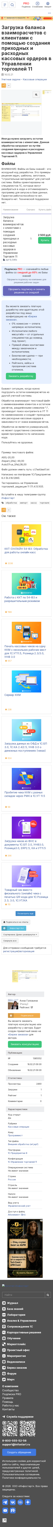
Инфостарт (8, 498)
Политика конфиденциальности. (21, 1477)
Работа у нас (10, 1405)
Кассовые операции (18, 1126)
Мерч (10, 1379)
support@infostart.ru (16, 1444)
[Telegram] (5, 1502)
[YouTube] (5, 1511)
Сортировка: (19, 934)
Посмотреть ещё (25, 913)
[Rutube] (13, 1511)
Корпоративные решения (24, 1332)
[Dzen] (28, 1502)
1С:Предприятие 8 (17, 1153)
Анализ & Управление (21, 1320)
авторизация (26, 951)
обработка (11, 503)
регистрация (10, 951)
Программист (15, 1135)
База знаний (15, 1308)
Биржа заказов (17, 1367)
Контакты (8, 1409)
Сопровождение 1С (20, 1326)
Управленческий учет (19, 1205)
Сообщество (10, 1390)
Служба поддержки (19, 1416)
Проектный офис (18, 1350)
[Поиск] (12, 5)
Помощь (7, 1401)
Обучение (13, 1338)
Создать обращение (19, 1452)
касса (34, 503)
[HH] (20, 1502)
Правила (7, 1398)
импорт (24, 503)
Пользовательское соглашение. (21, 1474)
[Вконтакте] (13, 1502)
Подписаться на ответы (16, 922)
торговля (44, 503)
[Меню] (5, 5)
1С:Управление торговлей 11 (22, 1161)
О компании (10, 1386)
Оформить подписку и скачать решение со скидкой (26, 291)
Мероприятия (16, 1355)
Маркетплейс (16, 1344)
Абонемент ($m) (17, 1214)
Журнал (12, 1303)
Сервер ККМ (12, 694)
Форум (11, 1373)
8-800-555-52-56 (14, 1440)
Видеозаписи (16, 1361)
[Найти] (48, 1295)
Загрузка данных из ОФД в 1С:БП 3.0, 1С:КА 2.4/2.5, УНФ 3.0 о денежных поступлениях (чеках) (25, 747)
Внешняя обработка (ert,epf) (23, 1144)
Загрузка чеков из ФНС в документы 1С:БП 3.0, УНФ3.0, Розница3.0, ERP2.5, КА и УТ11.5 (25, 845)
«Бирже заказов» (18, 1034)
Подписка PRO (11, 1394)
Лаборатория (16, 1314)
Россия (12, 1179)
